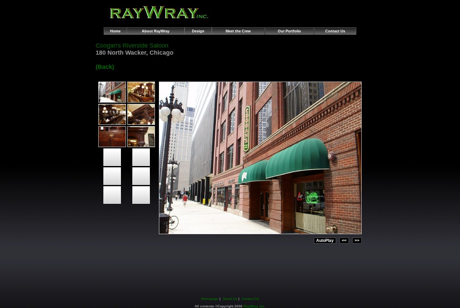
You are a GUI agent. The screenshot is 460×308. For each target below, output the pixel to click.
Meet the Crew (238, 31)
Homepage (210, 299)
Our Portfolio (289, 31)
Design (198, 31)
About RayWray (155, 31)
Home (115, 31)
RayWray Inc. (254, 306)
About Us (230, 299)
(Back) (105, 66)
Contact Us (335, 31)
